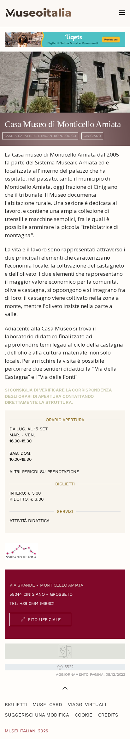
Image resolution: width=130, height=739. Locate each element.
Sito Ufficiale (44, 619)
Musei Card (47, 704)
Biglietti (16, 704)
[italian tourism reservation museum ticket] (65, 39)
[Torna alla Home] (38, 12)
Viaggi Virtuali (87, 704)
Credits (108, 715)
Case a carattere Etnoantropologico (40, 136)
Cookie (83, 715)
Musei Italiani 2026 (26, 730)
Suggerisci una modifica (37, 715)
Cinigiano (92, 136)
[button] (122, 12)
